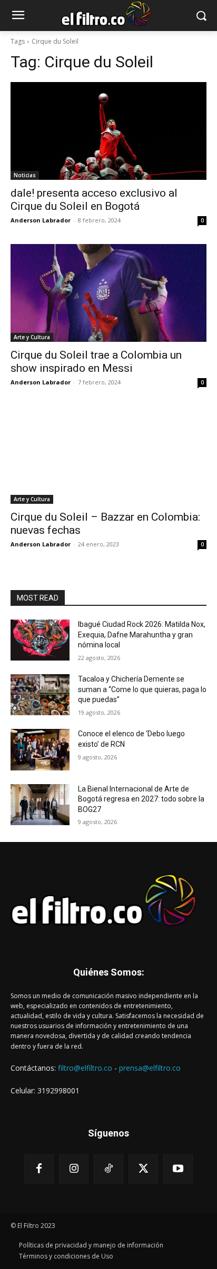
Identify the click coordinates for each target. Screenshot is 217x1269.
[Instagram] (73, 1169)
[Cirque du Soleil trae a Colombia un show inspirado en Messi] (108, 293)
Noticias (25, 175)
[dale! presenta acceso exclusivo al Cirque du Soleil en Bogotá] (108, 131)
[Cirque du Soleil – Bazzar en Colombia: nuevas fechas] (108, 455)
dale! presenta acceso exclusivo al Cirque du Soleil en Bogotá (94, 199)
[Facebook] (39, 1169)
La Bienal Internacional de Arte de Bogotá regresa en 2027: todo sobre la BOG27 (141, 799)
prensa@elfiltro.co (150, 1068)
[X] (143, 1169)
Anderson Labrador (41, 220)
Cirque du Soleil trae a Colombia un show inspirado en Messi (96, 361)
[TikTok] (108, 1169)
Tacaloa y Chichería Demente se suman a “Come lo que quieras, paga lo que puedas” (142, 689)
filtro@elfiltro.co (85, 1068)
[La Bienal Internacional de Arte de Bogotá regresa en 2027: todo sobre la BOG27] (40, 804)
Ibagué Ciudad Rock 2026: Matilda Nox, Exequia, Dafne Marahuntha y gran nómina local (141, 634)
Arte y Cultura (32, 337)
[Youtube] (178, 1169)
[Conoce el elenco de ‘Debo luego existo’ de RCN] (40, 749)
